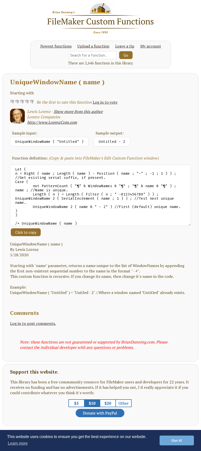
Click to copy (25, 232)
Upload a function (93, 46)
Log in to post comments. (33, 323)
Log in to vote (105, 102)
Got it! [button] (177, 440)
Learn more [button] (18, 443)
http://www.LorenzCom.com (52, 122)
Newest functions (56, 46)
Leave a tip (124, 46)
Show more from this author (78, 111)
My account (150, 46)
